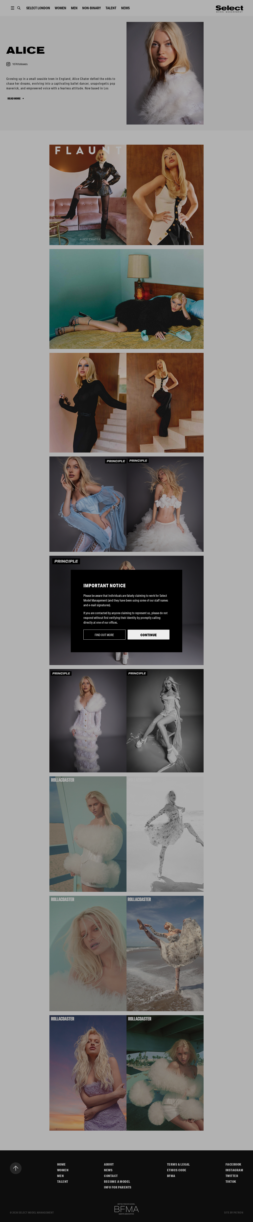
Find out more (104, 635)
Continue (148, 635)
